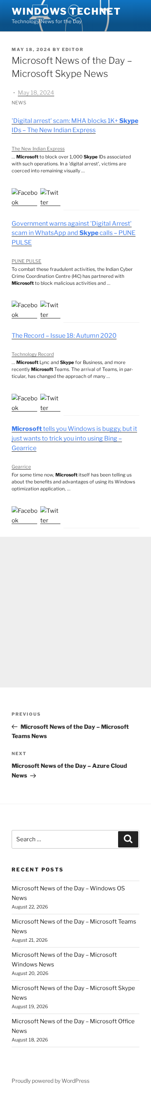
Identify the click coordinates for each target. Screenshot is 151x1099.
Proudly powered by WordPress (50, 1080)
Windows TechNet (66, 11)
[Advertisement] (75, 612)
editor (73, 49)
